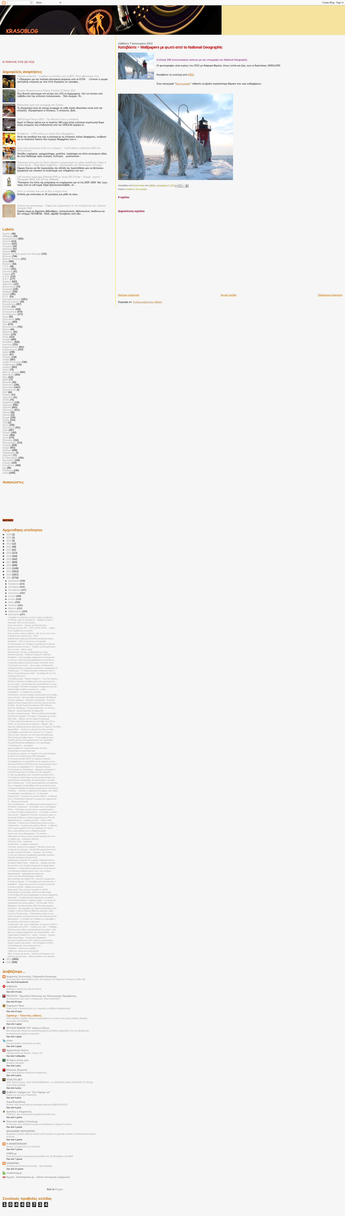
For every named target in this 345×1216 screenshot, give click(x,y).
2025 (9, 537)
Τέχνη (6, 425)
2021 (9, 550)
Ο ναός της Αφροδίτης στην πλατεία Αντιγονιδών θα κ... (31, 775)
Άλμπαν (7, 244)
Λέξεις (6, 369)
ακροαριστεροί (10, 239)
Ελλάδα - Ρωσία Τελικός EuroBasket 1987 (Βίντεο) (30, 705)
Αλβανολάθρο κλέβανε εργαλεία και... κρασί (27, 689)
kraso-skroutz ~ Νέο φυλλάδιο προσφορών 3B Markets (32, 697)
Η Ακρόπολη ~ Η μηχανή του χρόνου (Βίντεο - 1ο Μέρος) (32, 825)
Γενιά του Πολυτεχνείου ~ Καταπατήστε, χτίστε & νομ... (31, 913)
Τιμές (5, 430)
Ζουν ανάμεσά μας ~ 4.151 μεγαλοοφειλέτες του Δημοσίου (33, 783)
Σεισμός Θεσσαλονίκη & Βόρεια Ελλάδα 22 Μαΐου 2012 (46, 90)
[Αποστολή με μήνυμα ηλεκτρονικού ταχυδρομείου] (177, 186)
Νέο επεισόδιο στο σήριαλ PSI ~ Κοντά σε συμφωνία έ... (32, 879)
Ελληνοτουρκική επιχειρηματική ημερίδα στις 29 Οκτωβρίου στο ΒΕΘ (39, 1156)
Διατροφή (7, 289)
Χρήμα (6, 448)
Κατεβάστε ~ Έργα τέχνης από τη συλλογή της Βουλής (31, 884)
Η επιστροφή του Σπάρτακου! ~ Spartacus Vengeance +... (33, 769)
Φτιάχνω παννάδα (15, 1063)
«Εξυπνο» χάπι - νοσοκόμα (20, 841)
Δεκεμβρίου (14, 581)
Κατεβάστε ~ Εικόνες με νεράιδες (22, 948)
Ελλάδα (7, 307)
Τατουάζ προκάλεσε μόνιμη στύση (22, 857)
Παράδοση (8, 402)
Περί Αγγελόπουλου (16, 676)
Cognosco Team (15, 1006)
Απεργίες (7, 246)
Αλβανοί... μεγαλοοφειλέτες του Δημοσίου (25, 711)
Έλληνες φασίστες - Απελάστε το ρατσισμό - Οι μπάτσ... (32, 700)
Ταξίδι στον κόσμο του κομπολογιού (23, 951)
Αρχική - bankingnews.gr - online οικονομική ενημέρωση (38, 1177)
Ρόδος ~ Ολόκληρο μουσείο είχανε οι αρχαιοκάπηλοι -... (32, 809)
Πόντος (6, 412)
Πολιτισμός (8, 410)
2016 (9, 565)
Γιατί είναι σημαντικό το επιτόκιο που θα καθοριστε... (30, 772)
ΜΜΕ (5, 380)
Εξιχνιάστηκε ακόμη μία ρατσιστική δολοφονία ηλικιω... (31, 638)
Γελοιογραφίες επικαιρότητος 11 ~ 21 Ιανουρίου (28, 793)
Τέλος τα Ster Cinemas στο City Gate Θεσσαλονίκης (30, 735)
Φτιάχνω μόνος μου (17, 1060)
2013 (9, 574)
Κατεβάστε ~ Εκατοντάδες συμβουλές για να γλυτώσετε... (32, 868)
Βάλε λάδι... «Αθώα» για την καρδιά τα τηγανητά (28, 719)
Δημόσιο (7, 281)
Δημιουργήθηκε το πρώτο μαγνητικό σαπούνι (27, 748)
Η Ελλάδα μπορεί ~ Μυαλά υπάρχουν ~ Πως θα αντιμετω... (33, 679)
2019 (9, 556)
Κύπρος (7, 357)
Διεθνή (6, 294)
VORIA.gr (11, 1153)
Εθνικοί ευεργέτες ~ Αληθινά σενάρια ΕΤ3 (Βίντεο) (29, 654)
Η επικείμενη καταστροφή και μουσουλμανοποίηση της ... (32, 777)
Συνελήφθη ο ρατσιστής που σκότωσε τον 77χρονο (30, 732)
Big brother (8, 460)
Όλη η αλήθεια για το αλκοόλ (20, 631)
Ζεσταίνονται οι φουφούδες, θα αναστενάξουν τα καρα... (32, 780)
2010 (9, 962)
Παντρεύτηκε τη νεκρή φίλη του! (21, 751)
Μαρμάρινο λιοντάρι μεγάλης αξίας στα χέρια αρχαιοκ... (31, 906)
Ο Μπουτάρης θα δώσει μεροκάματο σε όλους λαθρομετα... (33, 895)
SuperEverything (15, 1102)
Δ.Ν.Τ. (6, 279)
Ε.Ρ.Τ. (6, 296)
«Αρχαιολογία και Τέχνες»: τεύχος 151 (24, 1053)
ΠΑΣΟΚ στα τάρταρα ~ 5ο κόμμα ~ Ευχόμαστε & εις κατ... (32, 716)
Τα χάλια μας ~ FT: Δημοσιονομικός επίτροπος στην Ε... (32, 671)
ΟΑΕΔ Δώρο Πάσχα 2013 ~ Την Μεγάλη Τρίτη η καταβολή (47, 119)
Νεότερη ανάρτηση (128, 294)
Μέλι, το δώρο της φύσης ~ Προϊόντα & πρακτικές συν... (32, 954)
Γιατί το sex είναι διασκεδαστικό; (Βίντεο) (25, 876)
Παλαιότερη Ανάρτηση (330, 294)
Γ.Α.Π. (6, 266)
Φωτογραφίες (182, 83)
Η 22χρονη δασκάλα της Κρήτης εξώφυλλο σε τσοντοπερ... (33, 788)
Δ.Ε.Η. (6, 276)
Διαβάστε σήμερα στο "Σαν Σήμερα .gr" (28, 1092)
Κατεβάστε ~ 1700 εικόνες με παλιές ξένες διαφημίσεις (45, 134)
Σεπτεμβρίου (14, 590)
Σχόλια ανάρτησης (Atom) (147, 301)
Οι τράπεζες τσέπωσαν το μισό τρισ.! (24, 922)
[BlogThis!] (180, 186)
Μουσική (7, 382)
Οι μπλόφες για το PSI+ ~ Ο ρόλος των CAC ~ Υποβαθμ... (33, 927)
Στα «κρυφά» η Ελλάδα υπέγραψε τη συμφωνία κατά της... (33, 687)
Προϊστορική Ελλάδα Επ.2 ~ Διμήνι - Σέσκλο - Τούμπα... (32, 935)
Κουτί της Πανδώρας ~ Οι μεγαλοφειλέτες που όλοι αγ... (32, 708)
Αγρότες (7, 234)
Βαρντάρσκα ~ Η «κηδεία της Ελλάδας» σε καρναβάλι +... (32, 919)
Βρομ (5, 261)
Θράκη (6, 329)
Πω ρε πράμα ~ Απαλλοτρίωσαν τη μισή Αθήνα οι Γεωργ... (33, 684)
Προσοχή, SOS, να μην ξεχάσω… (22, 622)
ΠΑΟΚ (6, 400)
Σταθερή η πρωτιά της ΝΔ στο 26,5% (24, 989)
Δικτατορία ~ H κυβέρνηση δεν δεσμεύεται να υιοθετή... (31, 897)
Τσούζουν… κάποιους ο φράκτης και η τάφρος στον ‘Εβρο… (33, 791)
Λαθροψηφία (9, 364)
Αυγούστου (14, 593)
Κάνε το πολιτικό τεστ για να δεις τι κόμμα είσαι (42, 191)
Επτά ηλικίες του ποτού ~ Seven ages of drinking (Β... (31, 665)
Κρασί (6, 352)
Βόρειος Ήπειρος (11, 259)
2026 (9, 534)
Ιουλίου (12, 596)
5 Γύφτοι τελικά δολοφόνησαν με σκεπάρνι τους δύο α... (32, 721)
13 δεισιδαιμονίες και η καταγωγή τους (24, 945)
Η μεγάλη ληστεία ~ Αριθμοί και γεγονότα (25, 887)
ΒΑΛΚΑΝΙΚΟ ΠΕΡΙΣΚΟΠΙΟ (20, 1131)
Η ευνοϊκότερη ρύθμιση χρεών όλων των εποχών (29, 871)
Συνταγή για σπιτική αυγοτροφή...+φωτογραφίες (29, 1166)
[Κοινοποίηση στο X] (183, 186)
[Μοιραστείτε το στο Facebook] (187, 186)
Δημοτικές (8, 284)
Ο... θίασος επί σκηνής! (18, 801)
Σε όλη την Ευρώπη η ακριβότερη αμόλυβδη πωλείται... (32, 855)
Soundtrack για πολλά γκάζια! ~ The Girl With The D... (31, 903)
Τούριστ (6, 432)
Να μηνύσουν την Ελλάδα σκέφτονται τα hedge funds (31, 865)
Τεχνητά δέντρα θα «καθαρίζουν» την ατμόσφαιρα (29, 743)
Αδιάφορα (8, 236)
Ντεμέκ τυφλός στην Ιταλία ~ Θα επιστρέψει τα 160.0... (31, 943)
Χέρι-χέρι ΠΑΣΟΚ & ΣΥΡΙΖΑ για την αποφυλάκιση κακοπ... (33, 764)
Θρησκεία (8, 332)
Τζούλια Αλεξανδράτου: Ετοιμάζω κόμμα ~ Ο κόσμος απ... (33, 900)
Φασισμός (8, 440)
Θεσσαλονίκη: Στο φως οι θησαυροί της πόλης (28, 652)
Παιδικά (7, 395)
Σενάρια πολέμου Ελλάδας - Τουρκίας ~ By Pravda (30, 852)
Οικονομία (8, 387)
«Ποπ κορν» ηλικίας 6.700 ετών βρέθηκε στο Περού (30, 828)
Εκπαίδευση (9, 304)
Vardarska (8, 470)
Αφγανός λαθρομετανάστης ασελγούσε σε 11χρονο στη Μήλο (34, 727)
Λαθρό (6, 359)
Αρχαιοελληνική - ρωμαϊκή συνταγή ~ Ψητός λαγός (30, 820)
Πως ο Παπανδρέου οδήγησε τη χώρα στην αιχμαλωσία (32, 799)
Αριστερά (7, 249)
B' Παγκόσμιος (10, 458)
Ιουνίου (12, 599)
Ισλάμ (6, 337)
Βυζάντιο (7, 264)
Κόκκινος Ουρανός (16, 1070)
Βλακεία (7, 256)
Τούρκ (6, 435)
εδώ (191, 74)
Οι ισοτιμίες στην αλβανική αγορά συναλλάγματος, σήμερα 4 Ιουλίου (39, 1124)
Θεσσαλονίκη (10, 327)
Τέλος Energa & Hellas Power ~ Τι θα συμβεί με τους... (31, 737)
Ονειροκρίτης (9, 390)
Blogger (59, 1189)
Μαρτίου (12, 608)
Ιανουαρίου (14, 614)
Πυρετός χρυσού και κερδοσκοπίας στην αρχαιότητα (30, 740)
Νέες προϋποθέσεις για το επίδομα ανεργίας (27, 831)
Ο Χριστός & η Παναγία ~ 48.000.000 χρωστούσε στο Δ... (32, 849)
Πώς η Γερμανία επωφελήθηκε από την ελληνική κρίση (32, 785)
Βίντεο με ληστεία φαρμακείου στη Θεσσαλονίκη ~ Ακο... (32, 932)
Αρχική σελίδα (228, 294)
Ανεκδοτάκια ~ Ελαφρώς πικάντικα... (23, 844)
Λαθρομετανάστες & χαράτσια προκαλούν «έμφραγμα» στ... (33, 668)
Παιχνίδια (7, 397)
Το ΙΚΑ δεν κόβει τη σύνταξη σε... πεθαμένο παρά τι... (31, 620)
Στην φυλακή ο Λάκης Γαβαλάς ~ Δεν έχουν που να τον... (32, 633)
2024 (9, 540)
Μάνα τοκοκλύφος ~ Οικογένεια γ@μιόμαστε (27, 938)
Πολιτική (7, 407)
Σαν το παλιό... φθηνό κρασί (20, 649)
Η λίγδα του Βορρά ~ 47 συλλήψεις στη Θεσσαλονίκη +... (32, 881)
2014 (9, 571)
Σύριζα (6, 420)
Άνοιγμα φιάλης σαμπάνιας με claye (23, 1043)
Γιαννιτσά (7, 271)
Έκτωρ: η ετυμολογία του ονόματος (23, 1146)
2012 (9, 578)
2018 (9, 559)
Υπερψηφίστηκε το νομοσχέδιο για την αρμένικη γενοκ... (32, 761)
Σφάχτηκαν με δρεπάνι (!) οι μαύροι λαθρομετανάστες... (32, 860)
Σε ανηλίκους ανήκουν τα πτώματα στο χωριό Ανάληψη (32, 753)
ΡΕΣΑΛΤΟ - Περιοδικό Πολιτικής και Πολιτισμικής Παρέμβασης (41, 996)
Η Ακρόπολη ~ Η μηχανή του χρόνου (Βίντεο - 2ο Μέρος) (32, 796)
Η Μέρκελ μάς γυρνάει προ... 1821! (23, 636)
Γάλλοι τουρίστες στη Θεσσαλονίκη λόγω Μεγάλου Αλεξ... (33, 916)
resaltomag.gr (14, 1173)
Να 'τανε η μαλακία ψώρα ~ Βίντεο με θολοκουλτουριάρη (32, 713)
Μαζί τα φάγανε (11, 372)
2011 (9, 959)
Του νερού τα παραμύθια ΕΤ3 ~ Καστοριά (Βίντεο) (29, 767)
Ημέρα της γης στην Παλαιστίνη (21, 1095)
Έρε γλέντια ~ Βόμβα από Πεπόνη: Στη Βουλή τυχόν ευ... (32, 815)
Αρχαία (6, 251)
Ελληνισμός (9, 309)
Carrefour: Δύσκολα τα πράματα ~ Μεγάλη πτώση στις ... (32, 847)
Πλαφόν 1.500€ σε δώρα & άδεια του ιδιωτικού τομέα (30, 911)
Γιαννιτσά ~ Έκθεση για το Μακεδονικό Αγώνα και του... (32, 823)
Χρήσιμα (7, 450)
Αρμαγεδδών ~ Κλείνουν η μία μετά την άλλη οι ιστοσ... (31, 729)
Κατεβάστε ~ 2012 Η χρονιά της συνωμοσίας (27, 641)
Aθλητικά (7, 455)
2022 (9, 547)
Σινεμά (6, 417)
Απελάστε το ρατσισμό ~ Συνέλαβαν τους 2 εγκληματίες (32, 807)
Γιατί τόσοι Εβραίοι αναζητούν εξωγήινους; (26, 1072)
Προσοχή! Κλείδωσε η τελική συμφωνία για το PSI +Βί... (32, 817)
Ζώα (5, 324)
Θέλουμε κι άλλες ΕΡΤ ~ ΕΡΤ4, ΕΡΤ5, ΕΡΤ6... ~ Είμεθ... (32, 628)
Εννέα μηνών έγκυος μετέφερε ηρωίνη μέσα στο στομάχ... (33, 695)
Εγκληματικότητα (11, 299)
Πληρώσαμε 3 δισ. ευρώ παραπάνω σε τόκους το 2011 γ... (33, 924)
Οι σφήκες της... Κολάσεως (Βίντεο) (23, 839)
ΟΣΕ (5, 392)
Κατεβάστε (129, 189)
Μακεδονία (8, 375)
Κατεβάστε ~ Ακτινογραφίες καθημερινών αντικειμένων (31, 657)
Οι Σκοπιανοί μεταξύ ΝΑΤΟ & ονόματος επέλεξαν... (30, 759)
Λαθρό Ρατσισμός (12, 362)
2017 (9, 562)
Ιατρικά (6, 334)
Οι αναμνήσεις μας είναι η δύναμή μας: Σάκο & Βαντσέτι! (33, 999)
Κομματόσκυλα (10, 347)
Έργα (5, 317)
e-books (7, 463)
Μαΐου (11, 602)
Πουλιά (6, 415)
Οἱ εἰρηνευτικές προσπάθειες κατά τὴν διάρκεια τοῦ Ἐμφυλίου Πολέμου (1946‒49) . (46, 979)
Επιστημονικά (10, 314)
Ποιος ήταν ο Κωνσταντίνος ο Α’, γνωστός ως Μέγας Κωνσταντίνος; (38, 1008)
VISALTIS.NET (14, 1079)
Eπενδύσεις (9, 465)
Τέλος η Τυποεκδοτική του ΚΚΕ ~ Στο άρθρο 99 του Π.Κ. (32, 673)
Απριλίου (13, 605)
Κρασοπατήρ (139, 185)
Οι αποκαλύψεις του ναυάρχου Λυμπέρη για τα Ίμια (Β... (32, 644)
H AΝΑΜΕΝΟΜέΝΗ (16, 1144)
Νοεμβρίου (13, 584)
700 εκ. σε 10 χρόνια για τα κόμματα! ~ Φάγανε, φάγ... (31, 724)
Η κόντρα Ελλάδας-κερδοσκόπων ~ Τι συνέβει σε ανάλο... (33, 812)
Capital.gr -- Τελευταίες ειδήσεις (24, 1015)
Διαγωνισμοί (9, 286)
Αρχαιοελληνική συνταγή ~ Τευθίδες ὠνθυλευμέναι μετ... (32, 647)
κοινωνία (7, 344)
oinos (9, 1040)
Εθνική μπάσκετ (11, 301)
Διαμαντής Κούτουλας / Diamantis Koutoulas (31, 976)
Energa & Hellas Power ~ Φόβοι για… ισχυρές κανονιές (32, 863)
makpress (11, 986)
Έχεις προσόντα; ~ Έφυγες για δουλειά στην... (28, 625)
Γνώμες (6, 274)
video (5, 473)
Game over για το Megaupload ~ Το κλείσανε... (28, 833)
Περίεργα (7, 405)
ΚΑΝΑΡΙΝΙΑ (12, 1163)
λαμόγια (7, 367)
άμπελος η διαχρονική (18, 1111)
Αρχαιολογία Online (17, 1050)
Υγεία (5, 437)
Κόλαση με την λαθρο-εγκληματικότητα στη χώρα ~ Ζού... (33, 929)
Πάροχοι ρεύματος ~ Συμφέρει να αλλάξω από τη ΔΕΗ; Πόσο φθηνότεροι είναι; (58, 76)
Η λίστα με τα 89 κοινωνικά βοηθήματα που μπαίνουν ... (32, 660)
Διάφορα (7, 291)
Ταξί (5, 422)
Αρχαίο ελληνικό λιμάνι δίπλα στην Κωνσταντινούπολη (31, 703)
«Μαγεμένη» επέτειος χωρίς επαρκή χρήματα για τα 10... (32, 836)
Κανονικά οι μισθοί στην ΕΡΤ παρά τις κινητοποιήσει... (31, 940)
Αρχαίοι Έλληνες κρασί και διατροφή (22, 254)
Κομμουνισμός (10, 349)
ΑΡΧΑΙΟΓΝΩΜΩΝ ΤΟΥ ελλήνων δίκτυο (27, 1028)
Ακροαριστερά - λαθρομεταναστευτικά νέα (26, 874)
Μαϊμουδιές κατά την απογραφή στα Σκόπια (40, 105)
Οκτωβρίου (14, 587)
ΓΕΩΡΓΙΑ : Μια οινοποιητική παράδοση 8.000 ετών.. (31, 1114)
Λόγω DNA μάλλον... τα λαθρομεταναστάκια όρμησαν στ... (33, 804)
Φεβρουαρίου (15, 611)
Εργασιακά (8, 319)
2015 (9, 568)
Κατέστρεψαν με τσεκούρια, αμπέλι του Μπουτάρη (29, 892)
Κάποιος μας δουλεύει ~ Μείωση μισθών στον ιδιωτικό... (32, 956)
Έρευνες (7, 322)
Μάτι (5, 377)
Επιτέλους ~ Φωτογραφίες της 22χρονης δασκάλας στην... (33, 908)
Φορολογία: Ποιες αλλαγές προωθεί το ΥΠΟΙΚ (28, 890)
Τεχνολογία (8, 427)
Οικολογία (8, 385)
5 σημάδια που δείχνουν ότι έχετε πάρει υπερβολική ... (31, 617)
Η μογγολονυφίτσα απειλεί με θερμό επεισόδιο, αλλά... (31, 663)
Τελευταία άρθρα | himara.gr (22, 1121)
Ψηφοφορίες (9, 453)
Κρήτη (6, 354)
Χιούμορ (7, 445)
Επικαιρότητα (10, 312)
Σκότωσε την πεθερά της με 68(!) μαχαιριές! (26, 756)
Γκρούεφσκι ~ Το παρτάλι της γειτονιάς (24, 692)
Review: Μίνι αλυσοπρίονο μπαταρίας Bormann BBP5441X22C (37, 1104)
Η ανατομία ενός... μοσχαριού (20, 745)
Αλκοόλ (6, 241)
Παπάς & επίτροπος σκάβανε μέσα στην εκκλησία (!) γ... (32, 681)
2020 (9, 553)
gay (4, 468)
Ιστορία (6, 339)
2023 (9, 544)
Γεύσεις (6, 269)
